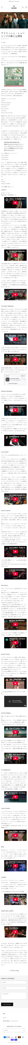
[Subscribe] (23, 1030)
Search (4, 1017)
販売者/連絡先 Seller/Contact (10, 1021)
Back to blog (15, 970)
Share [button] (4, 42)
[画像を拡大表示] (14, 86)
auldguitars (12, 1042)
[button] (2, 7)
